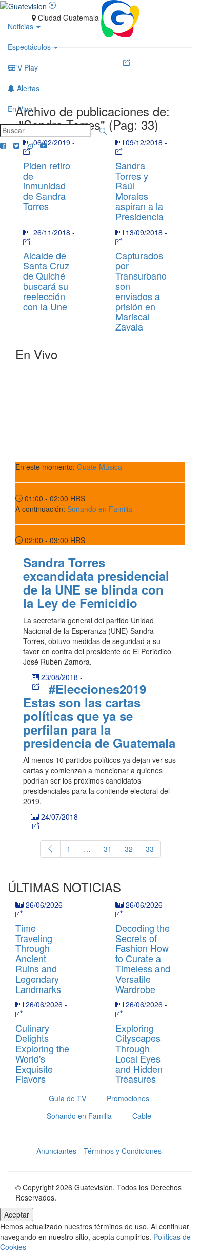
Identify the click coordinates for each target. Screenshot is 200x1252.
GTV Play (23, 67)
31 (108, 849)
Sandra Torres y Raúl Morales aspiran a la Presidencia (139, 191)
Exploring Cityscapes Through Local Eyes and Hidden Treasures (139, 1053)
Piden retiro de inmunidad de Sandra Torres (46, 186)
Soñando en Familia (99, 508)
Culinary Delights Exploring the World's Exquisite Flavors (42, 1053)
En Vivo (20, 108)
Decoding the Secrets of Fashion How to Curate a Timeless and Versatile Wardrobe (142, 958)
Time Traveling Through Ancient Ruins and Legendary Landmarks (38, 958)
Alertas (27, 88)
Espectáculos (30, 47)
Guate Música (99, 467)
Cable (141, 1115)
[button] (103, 131)
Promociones (128, 1098)
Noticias (21, 26)
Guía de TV (67, 1098)
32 (129, 849)
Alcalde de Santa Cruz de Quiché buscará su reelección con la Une (46, 281)
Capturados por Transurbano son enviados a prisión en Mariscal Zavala (141, 291)
